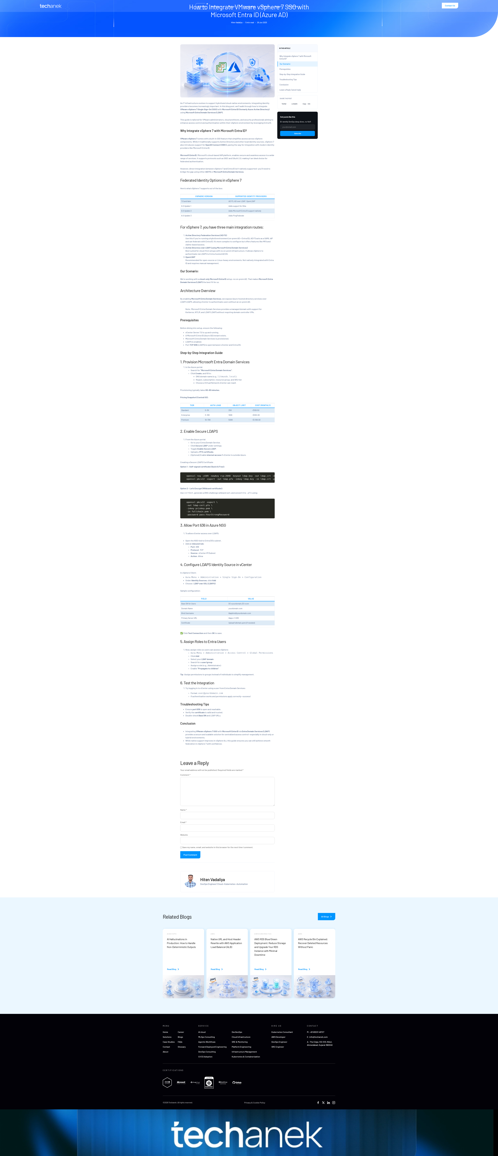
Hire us (231, 6)
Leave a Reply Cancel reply (290, 90)
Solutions (215, 6)
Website (184, 835)
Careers (278, 6)
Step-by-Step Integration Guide (292, 74)
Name (183, 810)
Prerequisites (284, 69)
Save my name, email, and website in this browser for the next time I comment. (217, 847)
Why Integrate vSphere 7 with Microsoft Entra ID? (295, 57)
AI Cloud (201, 6)
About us (265, 6)
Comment (185, 775)
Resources (293, 6)
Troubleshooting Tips (288, 79)
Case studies (249, 6)
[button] (284, 104)
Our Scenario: (285, 64)
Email (183, 822)
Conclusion (284, 85)
